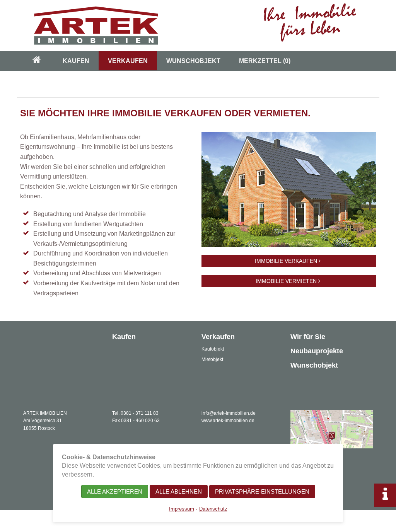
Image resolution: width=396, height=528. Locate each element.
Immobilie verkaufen (287, 261)
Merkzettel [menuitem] (264, 61)
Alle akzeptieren (114, 491)
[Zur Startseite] (198, 25)
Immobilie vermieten (287, 281)
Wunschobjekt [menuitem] (193, 61)
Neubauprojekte (316, 351)
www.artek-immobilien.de (227, 420)
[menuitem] (36, 61)
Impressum (181, 509)
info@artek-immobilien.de (228, 413)
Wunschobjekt (314, 365)
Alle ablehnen (178, 491)
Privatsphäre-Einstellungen (262, 491)
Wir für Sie (307, 337)
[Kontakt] (331, 428)
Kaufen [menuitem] (76, 61)
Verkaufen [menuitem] (128, 61)
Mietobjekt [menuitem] (212, 359)
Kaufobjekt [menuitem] (212, 349)
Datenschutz (213, 509)
